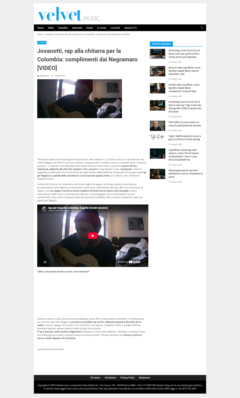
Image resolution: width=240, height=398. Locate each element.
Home (40, 27)
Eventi (90, 27)
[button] (202, 27)
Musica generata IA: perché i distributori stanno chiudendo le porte (186, 173)
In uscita (101, 27)
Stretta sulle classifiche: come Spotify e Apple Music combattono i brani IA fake (184, 88)
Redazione (144, 377)
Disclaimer (110, 377)
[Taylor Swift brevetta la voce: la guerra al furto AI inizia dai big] (157, 137)
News (51, 27)
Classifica (63, 27)
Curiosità (115, 27)
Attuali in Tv (130, 27)
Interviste (77, 27)
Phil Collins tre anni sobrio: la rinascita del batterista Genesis (185, 124)
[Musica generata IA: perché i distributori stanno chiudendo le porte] (157, 174)
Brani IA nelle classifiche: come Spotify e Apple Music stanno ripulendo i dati (184, 71)
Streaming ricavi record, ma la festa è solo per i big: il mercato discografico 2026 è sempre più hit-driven (185, 106)
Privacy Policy (127, 377)
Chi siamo (95, 377)
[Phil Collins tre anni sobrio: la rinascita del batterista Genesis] (157, 126)
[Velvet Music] (68, 13)
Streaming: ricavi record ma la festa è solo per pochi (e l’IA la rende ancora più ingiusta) (184, 53)
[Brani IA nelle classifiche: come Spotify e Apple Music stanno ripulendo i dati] (157, 71)
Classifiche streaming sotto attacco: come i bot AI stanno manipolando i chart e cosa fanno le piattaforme (184, 154)
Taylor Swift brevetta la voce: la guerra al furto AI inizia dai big (185, 138)
